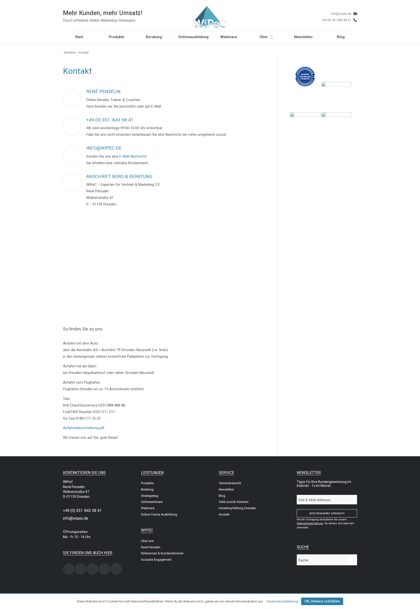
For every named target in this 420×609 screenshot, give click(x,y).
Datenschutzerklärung (282, 601)
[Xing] (69, 569)
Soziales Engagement (156, 559)
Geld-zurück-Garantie (233, 502)
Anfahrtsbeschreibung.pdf (84, 428)
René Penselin (150, 547)
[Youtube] (116, 569)
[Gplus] (104, 569)
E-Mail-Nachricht (132, 156)
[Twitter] (92, 569)
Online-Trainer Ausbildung (159, 514)
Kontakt (224, 514)
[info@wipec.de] (72, 155)
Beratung (147, 489)
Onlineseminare (152, 502)
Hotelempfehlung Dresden (237, 508)
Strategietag (149, 496)
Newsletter (226, 489)
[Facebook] (81, 569)
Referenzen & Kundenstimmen (162, 553)
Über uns (147, 541)
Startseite (70, 52)
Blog (222, 496)
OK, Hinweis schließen (322, 601)
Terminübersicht (230, 483)
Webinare (147, 508)
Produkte (147, 483)
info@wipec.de (341, 14)
